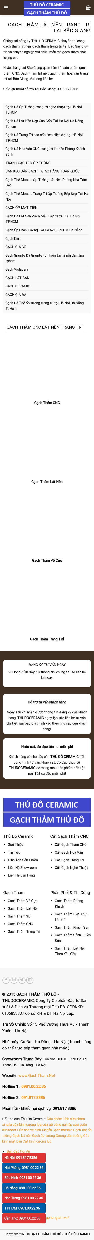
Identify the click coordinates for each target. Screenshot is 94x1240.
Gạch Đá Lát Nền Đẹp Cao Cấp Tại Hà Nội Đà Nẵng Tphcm (44, 124)
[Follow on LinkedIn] (29, 980)
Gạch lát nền (21, 1136)
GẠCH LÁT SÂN (17, 278)
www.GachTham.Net (36, 1075)
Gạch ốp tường (43, 1136)
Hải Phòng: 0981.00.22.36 (24, 1168)
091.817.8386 (33, 1097)
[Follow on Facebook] (6, 980)
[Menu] (6, 7)
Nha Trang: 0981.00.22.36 (23, 1198)
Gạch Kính (13, 239)
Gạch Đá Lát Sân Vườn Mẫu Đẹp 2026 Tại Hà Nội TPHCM (42, 219)
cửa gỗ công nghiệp (57, 1124)
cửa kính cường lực (27, 1124)
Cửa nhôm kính (58, 1119)
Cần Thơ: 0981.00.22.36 (22, 1218)
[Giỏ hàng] (88, 7)
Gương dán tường (69, 1136)
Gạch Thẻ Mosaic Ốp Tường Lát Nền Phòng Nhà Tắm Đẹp (46, 183)
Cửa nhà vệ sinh (29, 1130)
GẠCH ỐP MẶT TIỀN (21, 208)
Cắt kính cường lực (37, 1141)
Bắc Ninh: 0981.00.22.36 (22, 1178)
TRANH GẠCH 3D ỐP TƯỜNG (27, 163)
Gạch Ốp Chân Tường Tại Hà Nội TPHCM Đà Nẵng (43, 230)
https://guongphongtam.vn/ (47, 1218)
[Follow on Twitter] (22, 980)
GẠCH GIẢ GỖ (15, 247)
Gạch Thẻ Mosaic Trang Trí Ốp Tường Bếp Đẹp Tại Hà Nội (46, 196)
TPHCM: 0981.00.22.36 (22, 1208)
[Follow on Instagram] (14, 980)
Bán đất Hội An (18, 1151)
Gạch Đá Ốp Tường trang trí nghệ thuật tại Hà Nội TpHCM (43, 110)
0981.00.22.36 (33, 1086)
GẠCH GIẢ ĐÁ (15, 295)
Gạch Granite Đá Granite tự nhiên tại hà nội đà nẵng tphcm (44, 258)
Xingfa (47, 1130)
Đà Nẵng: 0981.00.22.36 (22, 1188)
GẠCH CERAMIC (17, 286)
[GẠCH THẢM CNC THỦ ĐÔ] (47, 8)
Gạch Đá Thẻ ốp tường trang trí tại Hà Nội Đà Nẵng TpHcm (44, 306)
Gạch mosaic (62, 1130)
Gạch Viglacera (16, 269)
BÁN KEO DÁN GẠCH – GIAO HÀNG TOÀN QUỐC (42, 171)
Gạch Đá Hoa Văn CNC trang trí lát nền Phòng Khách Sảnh (45, 152)
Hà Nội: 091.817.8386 (20, 1158)
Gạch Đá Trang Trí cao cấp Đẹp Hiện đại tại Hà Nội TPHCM (44, 138)
